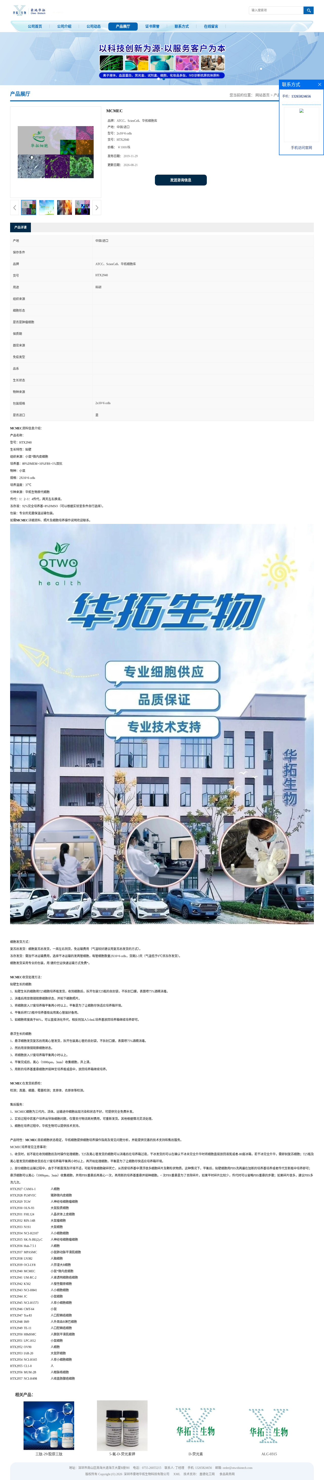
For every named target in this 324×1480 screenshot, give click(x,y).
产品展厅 (123, 26)
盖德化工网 (207, 1474)
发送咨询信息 (180, 180)
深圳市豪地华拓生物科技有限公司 (146, 1474)
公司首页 (35, 26)
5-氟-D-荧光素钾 (122, 1454)
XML (176, 1474)
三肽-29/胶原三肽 (49, 1454)
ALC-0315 (269, 1454)
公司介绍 (64, 26)
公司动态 (94, 26)
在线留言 (211, 26)
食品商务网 (227, 1474)
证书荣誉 (152, 26)
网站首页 (262, 95)
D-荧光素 (196, 1454)
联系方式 (182, 26)
